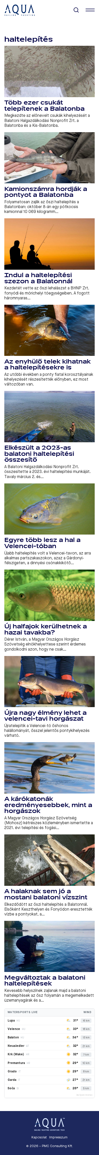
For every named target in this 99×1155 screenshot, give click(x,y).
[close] (90, 10)
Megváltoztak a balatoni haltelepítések (44, 981)
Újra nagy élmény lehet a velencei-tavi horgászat (45, 716)
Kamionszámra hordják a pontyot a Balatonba (45, 192)
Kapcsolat (39, 1137)
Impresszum (58, 1137)
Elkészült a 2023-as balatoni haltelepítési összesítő (39, 454)
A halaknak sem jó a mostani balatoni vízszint (45, 894)
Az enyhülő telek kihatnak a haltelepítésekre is (47, 365)
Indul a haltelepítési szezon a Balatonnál (38, 278)
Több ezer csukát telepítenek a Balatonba (44, 106)
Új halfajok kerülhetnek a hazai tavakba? (45, 629)
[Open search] (76, 10)
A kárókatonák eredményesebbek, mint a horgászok (48, 805)
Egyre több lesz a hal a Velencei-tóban (42, 543)
